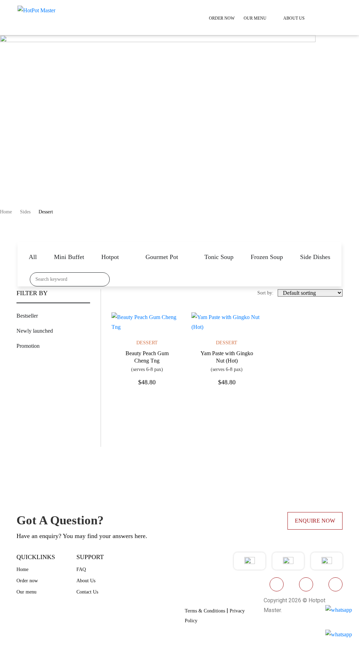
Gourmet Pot (161, 256)
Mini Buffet (69, 256)
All (33, 256)
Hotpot (110, 256)
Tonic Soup (218, 256)
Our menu (26, 592)
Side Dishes (315, 256)
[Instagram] (335, 584)
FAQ (81, 569)
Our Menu (255, 18)
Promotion (28, 346)
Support (90, 557)
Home (6, 211)
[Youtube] (306, 584)
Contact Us (87, 592)
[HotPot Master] (36, 10)
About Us (294, 18)
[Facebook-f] (277, 584)
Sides (25, 211)
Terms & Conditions (205, 610)
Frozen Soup (267, 256)
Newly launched (34, 331)
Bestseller (27, 316)
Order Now (222, 18)
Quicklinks (35, 557)
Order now (27, 580)
